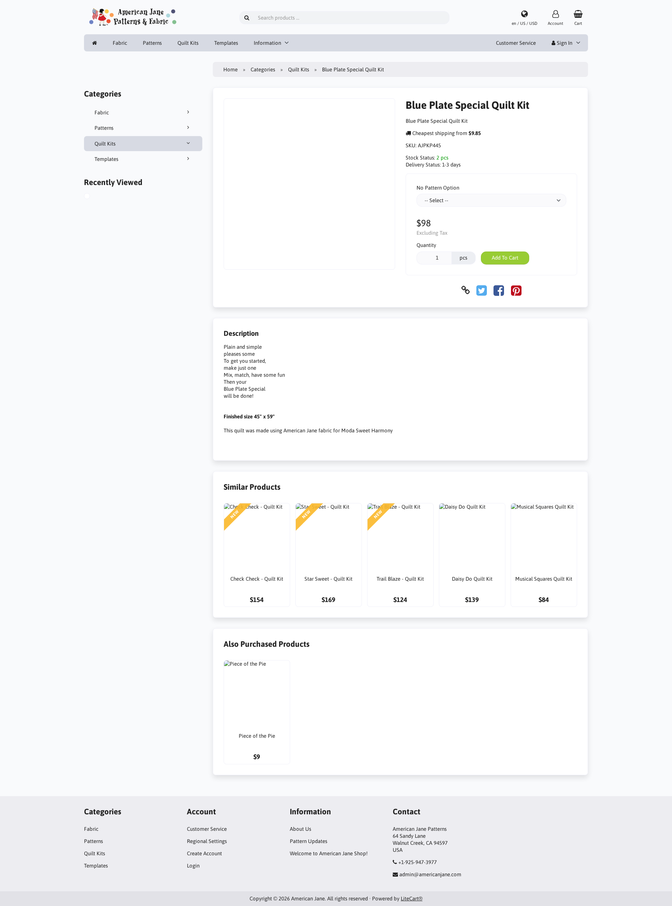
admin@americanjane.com (430, 874)
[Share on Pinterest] (516, 290)
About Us (300, 829)
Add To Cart (505, 258)
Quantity (426, 245)
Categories (263, 69)
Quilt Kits (187, 43)
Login (193, 866)
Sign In (563, 43)
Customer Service (516, 43)
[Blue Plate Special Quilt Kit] (94, 197)
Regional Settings (207, 841)
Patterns (152, 43)
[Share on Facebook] (498, 290)
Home (230, 69)
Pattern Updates (308, 841)
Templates (226, 43)
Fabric (120, 43)
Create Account (204, 853)
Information (267, 43)
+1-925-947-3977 (417, 862)
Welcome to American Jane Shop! (329, 853)
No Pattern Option (437, 188)
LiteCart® (411, 898)
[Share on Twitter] (481, 290)
